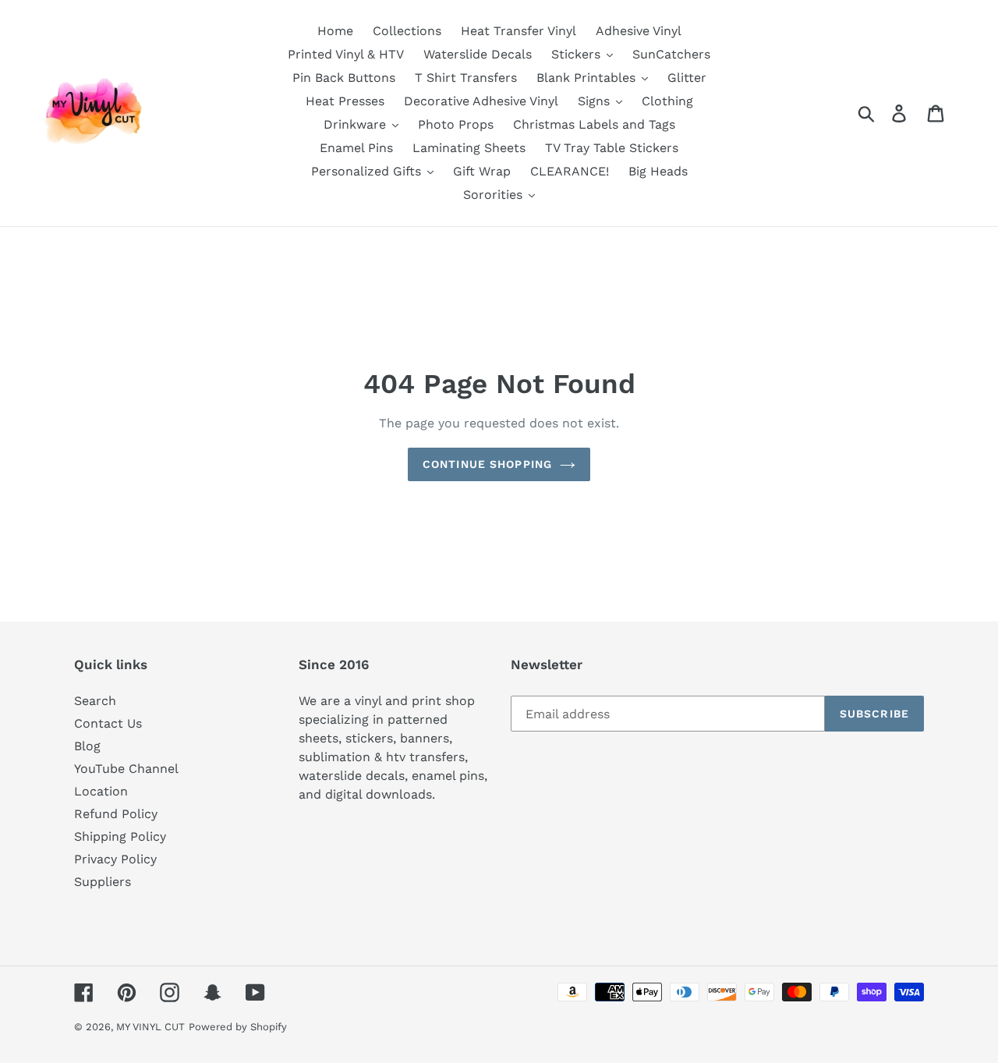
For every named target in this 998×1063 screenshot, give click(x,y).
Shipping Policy (120, 836)
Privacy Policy (115, 859)
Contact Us (108, 723)
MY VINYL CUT (150, 1027)
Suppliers (102, 881)
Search (95, 700)
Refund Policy (115, 813)
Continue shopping (487, 464)
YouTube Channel (126, 768)
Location (101, 791)
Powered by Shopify (238, 1027)
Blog (87, 746)
